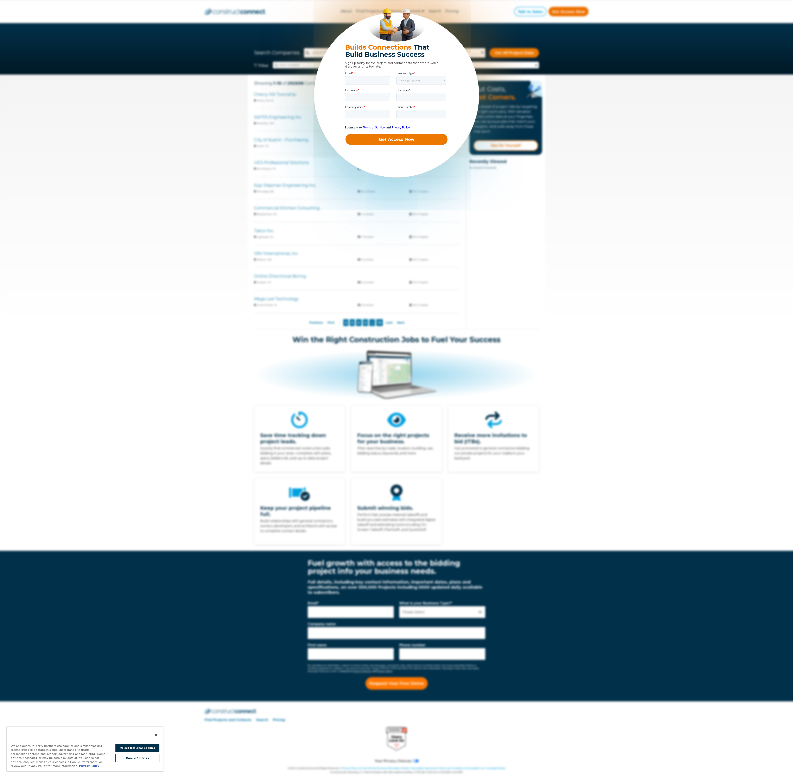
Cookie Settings (137, 758)
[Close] (156, 735)
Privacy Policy (89, 765)
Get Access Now (396, 139)
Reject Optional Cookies (137, 747)
